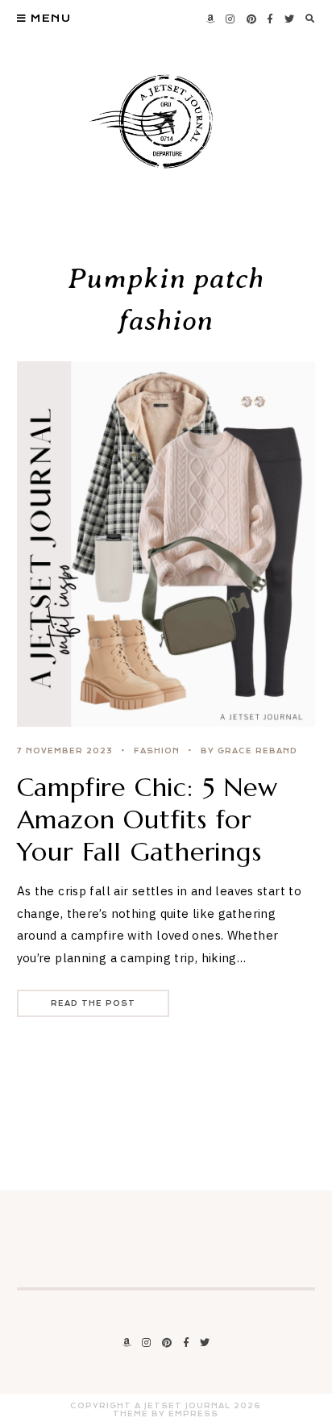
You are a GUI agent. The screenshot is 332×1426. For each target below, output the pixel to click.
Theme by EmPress (165, 1414)
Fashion (157, 751)
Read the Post (93, 1003)
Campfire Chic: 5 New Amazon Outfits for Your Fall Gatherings (147, 819)
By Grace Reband (249, 751)
